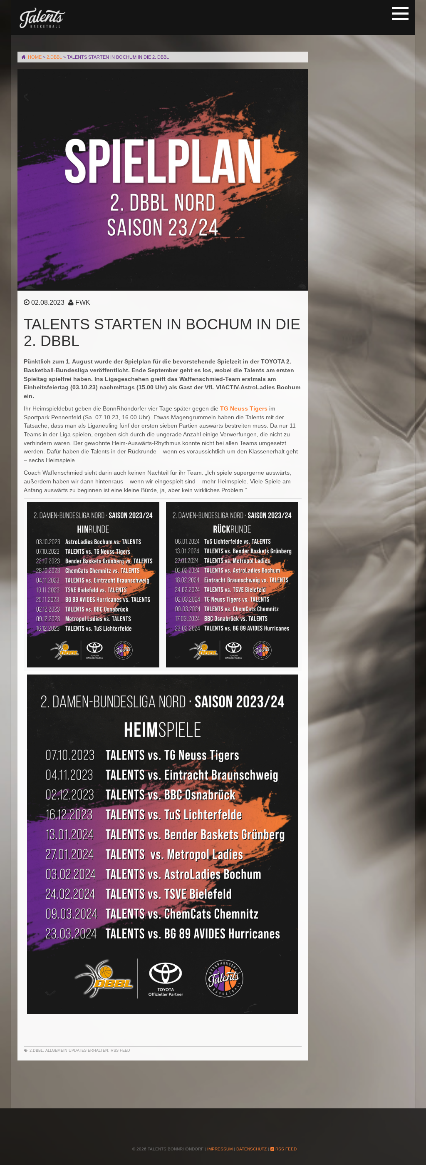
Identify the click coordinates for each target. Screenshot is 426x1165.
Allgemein (56, 1050)
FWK (82, 302)
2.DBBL (36, 1050)
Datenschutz (251, 1149)
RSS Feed (120, 1050)
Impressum (220, 1149)
